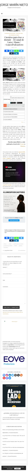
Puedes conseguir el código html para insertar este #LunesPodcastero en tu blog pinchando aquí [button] (15, 231)
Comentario (5, 286)
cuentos (9, 243)
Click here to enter (14, 220)
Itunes (23, 146)
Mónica (4, 429)
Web (4, 280)
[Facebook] (6, 51)
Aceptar (17, 468)
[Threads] (15, 375)
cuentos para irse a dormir (18, 243)
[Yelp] (4, 378)
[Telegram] (21, 51)
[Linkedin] (16, 53)
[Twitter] (11, 51)
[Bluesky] (9, 378)
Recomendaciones (14, 35)
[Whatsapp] (16, 51)
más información (10, 468)
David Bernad (6, 441)
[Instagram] (7, 375)
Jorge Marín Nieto (14, 4)
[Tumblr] (11, 53)
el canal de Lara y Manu (8, 245)
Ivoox (22, 144)
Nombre (5, 267)
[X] (18, 375)
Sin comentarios (21, 250)
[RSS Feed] (21, 375)
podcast (20, 245)
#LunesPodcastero (10, 33)
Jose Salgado (6, 453)
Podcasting (19, 33)
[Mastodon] (7, 378)
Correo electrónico (7, 273)
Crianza (5, 243)
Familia (15, 245)
